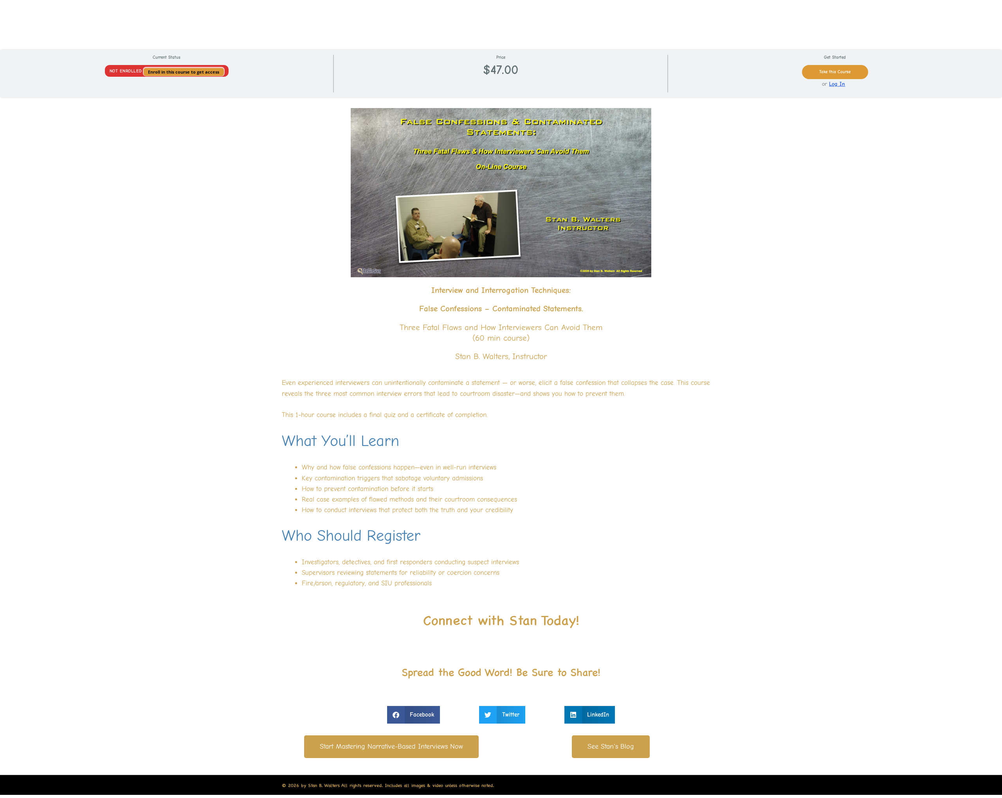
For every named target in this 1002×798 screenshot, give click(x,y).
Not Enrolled (127, 71)
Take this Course (835, 71)
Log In (837, 84)
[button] (413, 715)
